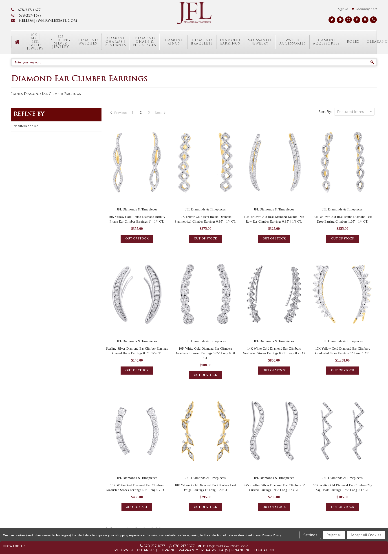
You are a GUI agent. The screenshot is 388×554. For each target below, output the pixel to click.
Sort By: (325, 111)
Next (158, 112)
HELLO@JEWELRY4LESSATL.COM (48, 21)
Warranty (188, 550)
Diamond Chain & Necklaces (144, 42)
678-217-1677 (29, 10)
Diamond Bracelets (202, 42)
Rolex (353, 42)
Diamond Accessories (326, 42)
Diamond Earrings (230, 42)
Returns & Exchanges (134, 550)
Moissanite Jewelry (259, 42)
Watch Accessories (292, 42)
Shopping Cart (365, 9)
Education (264, 550)
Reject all (334, 534)
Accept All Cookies (366, 534)
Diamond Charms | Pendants (115, 42)
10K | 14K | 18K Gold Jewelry (35, 42)
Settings (310, 534)
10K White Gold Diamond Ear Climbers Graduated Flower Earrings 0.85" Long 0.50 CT (205, 353)
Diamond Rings (173, 42)
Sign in (343, 9)
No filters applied (25, 126)
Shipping (167, 550)
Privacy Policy (271, 535)
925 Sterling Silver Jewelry (60, 42)
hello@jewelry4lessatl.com (224, 546)
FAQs (223, 550)
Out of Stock (136, 238)
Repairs (208, 550)
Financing (241, 550)
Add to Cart (137, 507)
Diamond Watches (87, 42)
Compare (135, 166)
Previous (120, 112)
